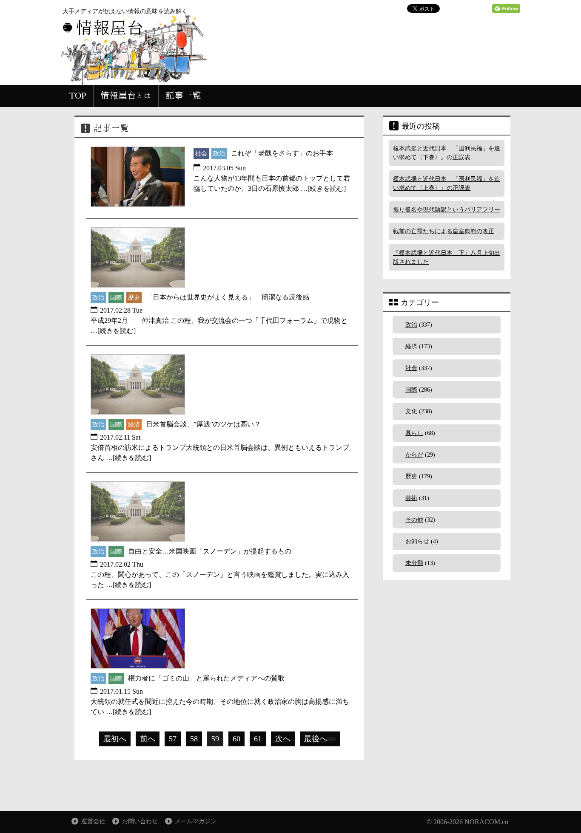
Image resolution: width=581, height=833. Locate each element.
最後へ (315, 738)
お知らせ (417, 541)
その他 (414, 520)
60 (236, 738)
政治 (411, 325)
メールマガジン (195, 821)
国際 (411, 390)
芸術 (411, 498)
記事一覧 (183, 95)
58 (194, 738)
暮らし (414, 433)
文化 (411, 411)
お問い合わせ (140, 821)
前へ (147, 738)
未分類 (414, 563)
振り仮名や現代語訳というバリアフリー (446, 209)
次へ (282, 738)
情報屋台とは (125, 95)
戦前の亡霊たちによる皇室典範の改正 (443, 231)
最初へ (114, 738)
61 (258, 738)
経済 (411, 346)
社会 (411, 368)
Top (560, 812)
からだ (414, 455)
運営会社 (93, 821)
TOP (77, 95)
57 (173, 738)
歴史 (411, 476)
